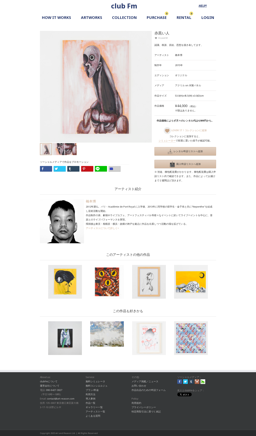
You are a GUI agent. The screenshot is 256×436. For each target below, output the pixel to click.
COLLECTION (124, 17)
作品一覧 (90, 403)
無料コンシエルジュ (97, 385)
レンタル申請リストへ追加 (187, 151)
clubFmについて (49, 381)
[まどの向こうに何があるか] (65, 338)
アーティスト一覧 (95, 411)
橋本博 (178, 55)
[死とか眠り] (191, 282)
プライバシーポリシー (144, 407)
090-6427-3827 (54, 390)
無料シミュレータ (95, 381)
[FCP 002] (191, 338)
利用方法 (90, 394)
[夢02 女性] (149, 338)
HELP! (203, 6)
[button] (148, 87)
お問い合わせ (139, 385)
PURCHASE (157, 17)
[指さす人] (149, 282)
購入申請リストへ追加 (188, 164)
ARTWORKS (91, 17)
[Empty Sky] (107, 334)
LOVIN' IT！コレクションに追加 (189, 130)
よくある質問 (93, 415)
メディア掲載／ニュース (145, 381)
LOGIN (207, 17)
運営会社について (49, 385)
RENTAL (184, 17)
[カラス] (65, 282)
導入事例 (90, 398)
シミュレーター (167, 140)
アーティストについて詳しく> (102, 228)
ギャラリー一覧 (94, 407)
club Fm (124, 5)
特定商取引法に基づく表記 (146, 411)
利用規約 (136, 403)
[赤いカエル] (107, 282)
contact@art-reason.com (60, 398)
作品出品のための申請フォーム (149, 390)
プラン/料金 (92, 390)
